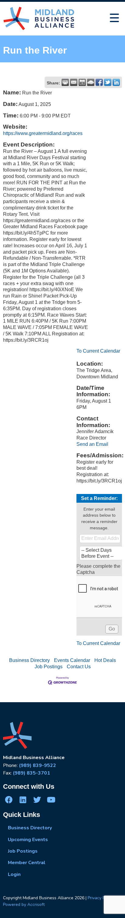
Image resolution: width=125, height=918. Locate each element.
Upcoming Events (28, 839)
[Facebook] (9, 799)
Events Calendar (72, 660)
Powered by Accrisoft (24, 904)
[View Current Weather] (90, 82)
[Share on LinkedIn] (116, 82)
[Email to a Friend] (73, 82)
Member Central (27, 862)
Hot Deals (105, 660)
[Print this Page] (65, 82)
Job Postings (48, 666)
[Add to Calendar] (82, 82)
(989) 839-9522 (37, 765)
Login (14, 874)
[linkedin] (23, 799)
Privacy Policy (101, 898)
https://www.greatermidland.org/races (43, 133)
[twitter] (37, 799)
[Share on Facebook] (99, 82)
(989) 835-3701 (31, 773)
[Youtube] (51, 799)
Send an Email (92, 444)
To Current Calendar (98, 351)
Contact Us (79, 666)
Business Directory (29, 660)
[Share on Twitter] (107, 82)
